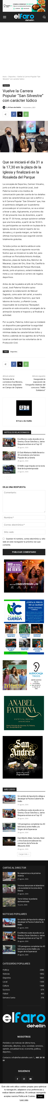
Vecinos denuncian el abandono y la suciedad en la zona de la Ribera (31, 888)
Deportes (12, 76)
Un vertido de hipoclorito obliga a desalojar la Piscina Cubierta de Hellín (31, 798)
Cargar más (23, 854)
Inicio (5, 76)
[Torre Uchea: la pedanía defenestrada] (9, 902)
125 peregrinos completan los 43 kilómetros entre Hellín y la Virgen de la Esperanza (31, 826)
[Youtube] (30, 1079)
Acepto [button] (40, 1096)
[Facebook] (13, 114)
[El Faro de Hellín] (4, 107)
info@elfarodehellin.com (22, 1057)
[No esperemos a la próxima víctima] (9, 876)
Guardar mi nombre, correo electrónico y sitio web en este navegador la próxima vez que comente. (24, 542)
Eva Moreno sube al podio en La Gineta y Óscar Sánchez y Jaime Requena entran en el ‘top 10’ (31, 441)
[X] (20, 114)
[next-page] (8, 478)
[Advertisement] (24, 47)
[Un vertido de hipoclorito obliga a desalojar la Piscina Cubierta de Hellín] (9, 799)
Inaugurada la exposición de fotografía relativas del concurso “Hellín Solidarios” (35, 384)
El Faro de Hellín (14, 107)
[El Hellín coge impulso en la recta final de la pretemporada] (9, 469)
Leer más (24, 1100)
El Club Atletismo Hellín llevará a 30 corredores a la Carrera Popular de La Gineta (31, 455)
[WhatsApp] (26, 114)
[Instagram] (24, 1079)
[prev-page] (4, 478)
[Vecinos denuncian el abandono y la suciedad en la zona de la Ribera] (9, 888)
